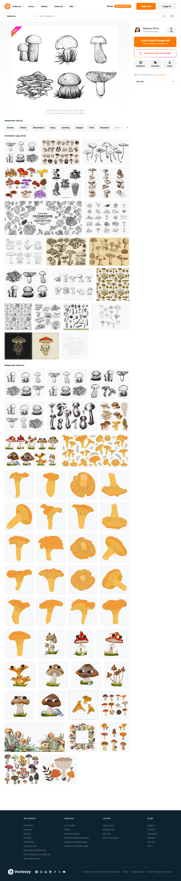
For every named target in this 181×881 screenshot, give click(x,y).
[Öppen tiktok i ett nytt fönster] (55, 872)
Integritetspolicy (138, 871)
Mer (71, 6)
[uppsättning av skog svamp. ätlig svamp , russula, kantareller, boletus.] (22, 152)
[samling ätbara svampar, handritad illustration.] (105, 152)
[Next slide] (124, 127)
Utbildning (29, 842)
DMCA (67, 829)
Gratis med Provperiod (155, 42)
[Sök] (164, 16)
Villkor (125, 871)
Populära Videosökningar (76, 846)
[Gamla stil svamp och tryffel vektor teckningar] (109, 251)
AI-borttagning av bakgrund (37, 854)
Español (151, 829)
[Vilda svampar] (66, 251)
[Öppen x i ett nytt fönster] (59, 872)
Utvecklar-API (30, 846)
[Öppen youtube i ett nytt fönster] (64, 872)
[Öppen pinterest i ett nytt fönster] (50, 872)
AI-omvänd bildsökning (35, 850)
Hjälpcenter (108, 825)
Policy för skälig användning (159, 871)
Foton (31, 6)
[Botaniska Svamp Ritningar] (110, 316)
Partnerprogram (72, 833)
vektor (23, 127)
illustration (38, 127)
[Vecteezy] (7, 6)
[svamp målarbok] (74, 345)
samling (66, 127)
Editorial (58, 6)
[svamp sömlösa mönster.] (18, 316)
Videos (44, 6)
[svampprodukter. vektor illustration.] (43, 218)
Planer (110, 6)
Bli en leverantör (111, 837)
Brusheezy (29, 825)
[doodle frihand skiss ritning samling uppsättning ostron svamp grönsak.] (47, 316)
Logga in (166, 6)
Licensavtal (69, 825)
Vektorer (17, 6)
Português (152, 833)
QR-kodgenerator (32, 858)
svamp (10, 127)
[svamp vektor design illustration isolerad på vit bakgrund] (24, 251)
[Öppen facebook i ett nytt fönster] (36, 872)
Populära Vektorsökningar (76, 837)
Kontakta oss (109, 829)
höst (91, 127)
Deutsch (151, 837)
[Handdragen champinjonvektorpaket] (106, 183)
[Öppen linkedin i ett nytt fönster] (46, 872)
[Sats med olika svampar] (26, 183)
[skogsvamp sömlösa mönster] (113, 284)
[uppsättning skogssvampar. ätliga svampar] (25, 416)
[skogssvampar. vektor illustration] (27, 284)
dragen (79, 127)
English (151, 825)
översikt (119, 127)
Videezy (27, 833)
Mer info (140, 81)
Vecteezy (28, 829)
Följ (171, 31)
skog (52, 127)
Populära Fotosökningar (75, 842)
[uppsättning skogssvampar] (109, 384)
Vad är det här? (161, 75)
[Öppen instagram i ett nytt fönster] (41, 872)
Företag (27, 837)
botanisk (104, 127)
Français (152, 842)
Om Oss (106, 833)
